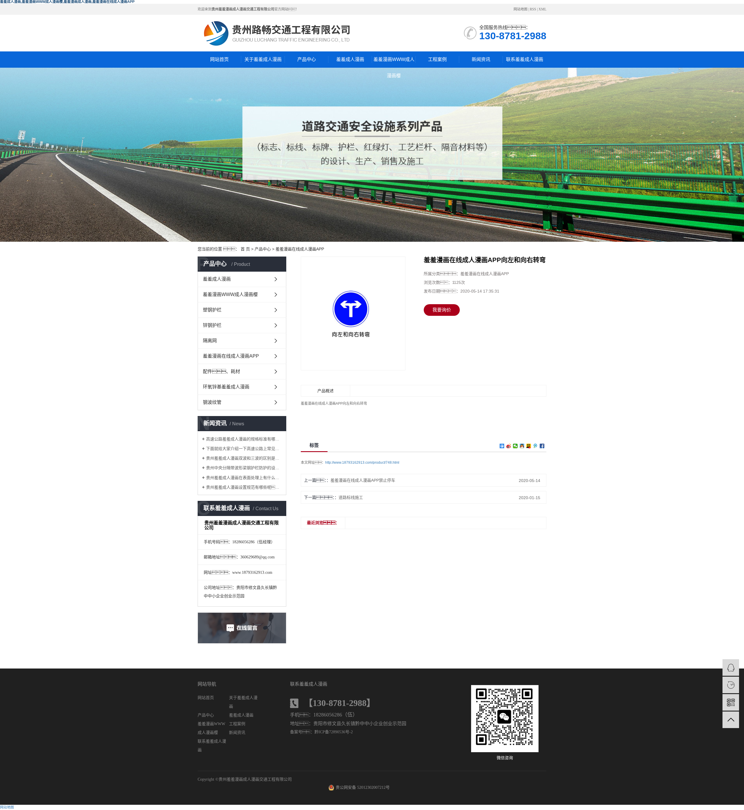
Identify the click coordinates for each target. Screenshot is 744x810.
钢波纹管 (212, 402)
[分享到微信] (515, 446)
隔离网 (210, 340)
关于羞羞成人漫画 (263, 59)
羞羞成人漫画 (350, 59)
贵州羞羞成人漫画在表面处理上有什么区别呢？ (244, 477)
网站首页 (219, 59)
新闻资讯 (481, 59)
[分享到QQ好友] (522, 446)
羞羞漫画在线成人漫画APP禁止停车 (362, 480)
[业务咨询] (730, 667)
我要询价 (441, 309)
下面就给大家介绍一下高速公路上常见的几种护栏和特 (244, 448)
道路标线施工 (351, 497)
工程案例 (437, 59)
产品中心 (306, 59)
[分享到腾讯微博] (535, 446)
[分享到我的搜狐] (528, 446)
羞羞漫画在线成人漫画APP (300, 249)
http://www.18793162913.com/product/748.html (362, 462)
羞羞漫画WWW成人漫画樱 (393, 62)
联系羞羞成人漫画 (524, 59)
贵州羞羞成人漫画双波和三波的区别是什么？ (244, 458)
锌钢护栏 (212, 325)
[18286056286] (730, 685)
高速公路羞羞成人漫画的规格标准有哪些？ (244, 439)
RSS (533, 9)
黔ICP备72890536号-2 (333, 732)
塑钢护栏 (212, 309)
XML (542, 9)
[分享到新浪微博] (508, 446)
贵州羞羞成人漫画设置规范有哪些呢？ (244, 487)
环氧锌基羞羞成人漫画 (226, 386)
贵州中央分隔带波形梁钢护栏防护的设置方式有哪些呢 (244, 467)
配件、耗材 (221, 371)
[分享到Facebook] (542, 446)
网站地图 (520, 9)
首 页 (245, 249)
